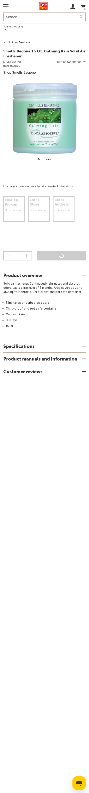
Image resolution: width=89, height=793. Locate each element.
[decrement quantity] (9, 256)
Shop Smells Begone (19, 72)
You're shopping (13, 26)
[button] (73, 6)
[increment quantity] (26, 256)
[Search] (81, 17)
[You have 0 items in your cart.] (83, 6)
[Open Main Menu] (5, 6)
